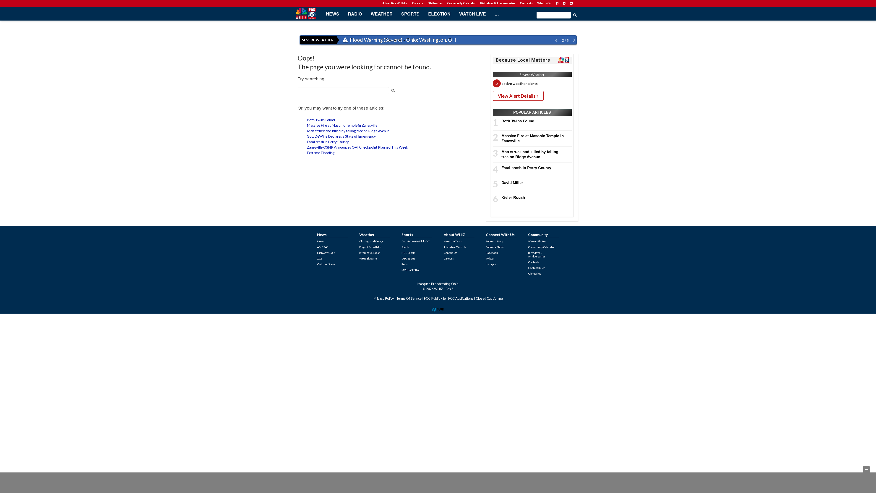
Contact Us (450, 252)
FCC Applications (460, 298)
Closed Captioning (489, 298)
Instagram (492, 264)
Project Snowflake (370, 247)
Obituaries (435, 3)
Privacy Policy (383, 298)
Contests (526, 3)
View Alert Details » (518, 96)
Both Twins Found (321, 120)
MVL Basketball (411, 270)
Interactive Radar (369, 252)
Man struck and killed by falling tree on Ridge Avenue (348, 130)
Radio (355, 14)
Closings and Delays (371, 241)
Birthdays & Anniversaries (497, 3)
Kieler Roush (513, 197)
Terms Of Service (409, 298)
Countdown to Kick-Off (416, 241)
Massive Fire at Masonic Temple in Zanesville (342, 125)
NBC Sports (408, 252)
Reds (405, 264)
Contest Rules (536, 268)
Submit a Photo (495, 247)
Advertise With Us (394, 3)
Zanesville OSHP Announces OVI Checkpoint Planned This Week (357, 147)
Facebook (492, 252)
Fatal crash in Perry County (328, 141)
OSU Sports (408, 258)
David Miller (512, 182)
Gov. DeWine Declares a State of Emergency (341, 136)
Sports (410, 14)
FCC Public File (435, 298)
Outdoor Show (326, 264)
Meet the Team (453, 241)
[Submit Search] (574, 14)
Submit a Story (494, 241)
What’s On (544, 3)
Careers (417, 3)
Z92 (319, 258)
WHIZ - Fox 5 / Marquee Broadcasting (305, 13)
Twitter (490, 258)
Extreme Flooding (321, 152)
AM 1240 (322, 247)
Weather (382, 14)
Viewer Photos (537, 241)
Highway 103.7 (326, 252)
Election (439, 14)
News (332, 14)
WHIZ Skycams (368, 258)
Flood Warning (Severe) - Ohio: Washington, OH (402, 40)
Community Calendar (461, 3)
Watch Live (472, 14)
